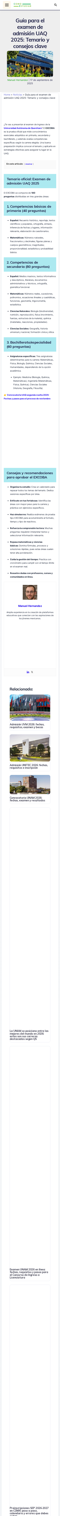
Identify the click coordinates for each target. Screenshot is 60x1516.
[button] (55, 5)
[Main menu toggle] (7, 5)
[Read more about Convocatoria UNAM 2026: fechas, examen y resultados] (30, 784)
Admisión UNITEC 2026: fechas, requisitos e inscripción (29, 766)
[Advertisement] (30, 112)
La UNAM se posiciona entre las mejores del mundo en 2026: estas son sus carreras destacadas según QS (29, 1035)
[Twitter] (32, 672)
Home (7, 94)
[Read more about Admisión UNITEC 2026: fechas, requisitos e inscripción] (30, 748)
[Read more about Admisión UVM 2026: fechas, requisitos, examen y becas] (30, 708)
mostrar (28, 164)
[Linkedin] (28, 672)
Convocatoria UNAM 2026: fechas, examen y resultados (27, 799)
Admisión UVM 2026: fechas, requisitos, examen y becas (27, 726)
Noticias (17, 94)
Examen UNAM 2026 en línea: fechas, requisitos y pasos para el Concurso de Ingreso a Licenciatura (29, 1273)
